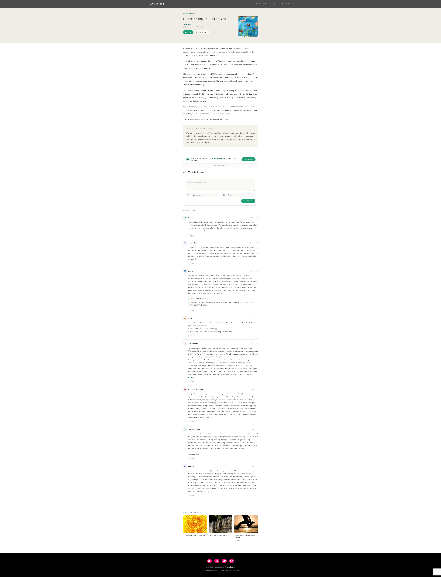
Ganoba (191, 218)
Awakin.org (157, 4)
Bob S (190, 271)
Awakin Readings (190, 13)
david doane (193, 344)
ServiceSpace (229, 567)
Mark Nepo (187, 24)
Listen (189, 32)
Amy (190, 318)
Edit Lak (191, 466)
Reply (192, 235)
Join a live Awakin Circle (217, 158)
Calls (275, 4)
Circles (267, 4)
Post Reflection (248, 201)
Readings (257, 4)
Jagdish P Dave (194, 429)
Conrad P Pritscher (195, 389)
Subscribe (285, 4)
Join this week (248, 159)
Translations (202, 32)
